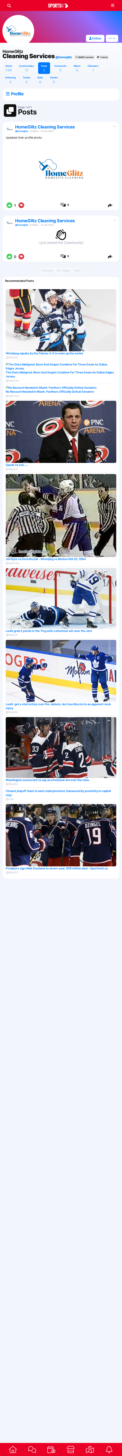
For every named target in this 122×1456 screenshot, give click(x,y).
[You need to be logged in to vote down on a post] (21, 205)
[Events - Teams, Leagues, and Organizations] (51, 1449)
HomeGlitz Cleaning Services (45, 127)
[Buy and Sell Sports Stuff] (70, 1449)
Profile (17, 93)
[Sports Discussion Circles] (32, 1449)
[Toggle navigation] (113, 5)
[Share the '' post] (110, 205)
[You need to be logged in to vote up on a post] (9, 205)
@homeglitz (63, 57)
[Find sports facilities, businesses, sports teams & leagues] (89, 1449)
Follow (96, 38)
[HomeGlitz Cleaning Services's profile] (10, 129)
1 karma (104, 57)
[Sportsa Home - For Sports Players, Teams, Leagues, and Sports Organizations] (60, 5)
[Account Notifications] (109, 1449)
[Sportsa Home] (12, 1449)
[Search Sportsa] (9, 5)
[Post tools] (114, 126)
